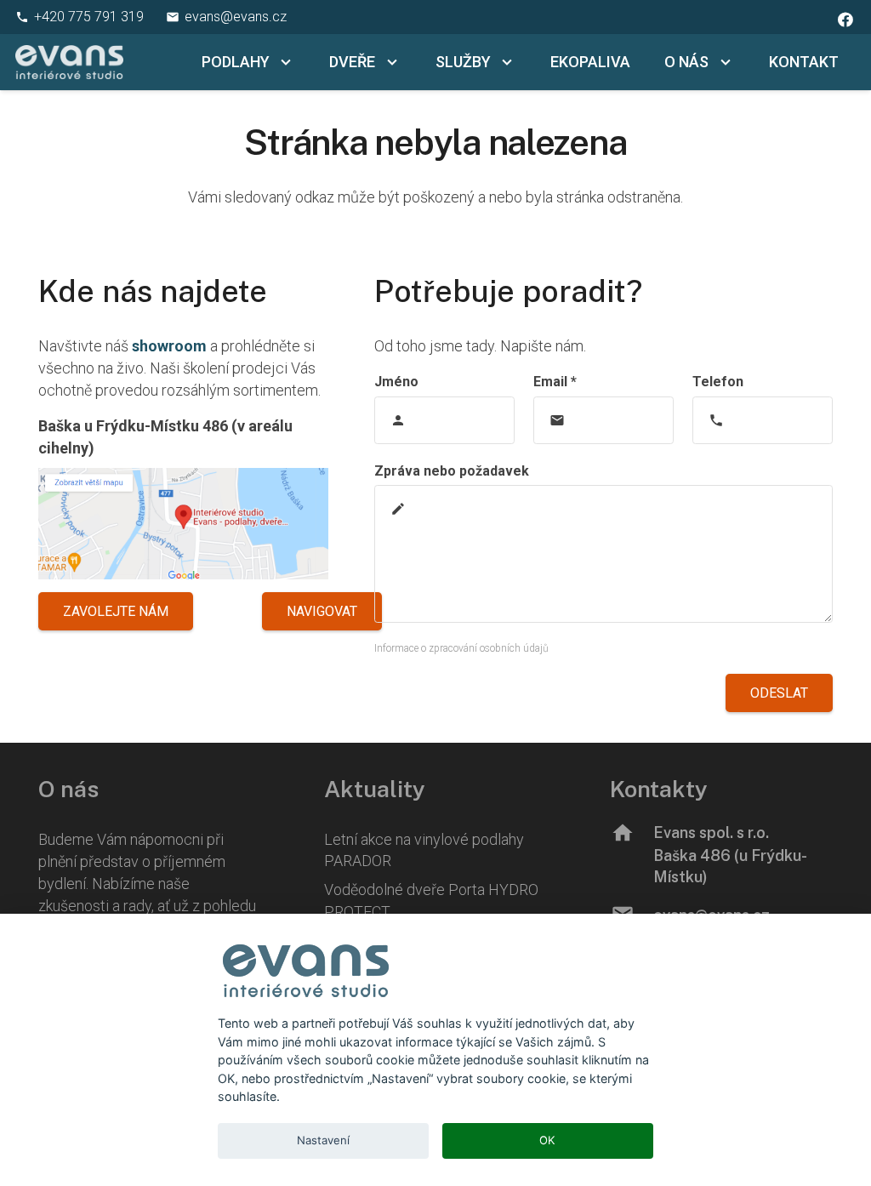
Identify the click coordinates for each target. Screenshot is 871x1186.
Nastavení (323, 1140)
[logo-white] (69, 62)
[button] (283, 62)
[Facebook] (845, 19)
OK (547, 1140)
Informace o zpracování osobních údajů (461, 648)
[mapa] (183, 523)
